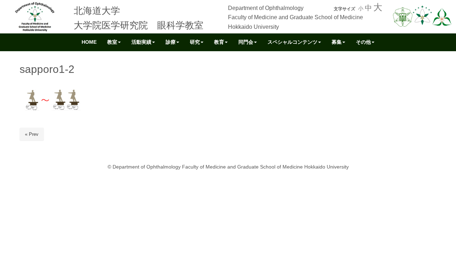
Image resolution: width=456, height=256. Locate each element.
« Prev (31, 134)
